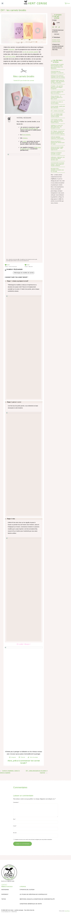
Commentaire (16, 802)
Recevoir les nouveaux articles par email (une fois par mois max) (57, 47)
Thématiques (56, 37)
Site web (15, 832)
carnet (58, 39)
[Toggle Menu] (2, 3)
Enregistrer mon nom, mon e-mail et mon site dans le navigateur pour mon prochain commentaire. (33, 839)
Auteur (55, 20)
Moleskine (11, 49)
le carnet (14, 402)
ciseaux (25, 138)
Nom (14, 819)
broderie (54, 39)
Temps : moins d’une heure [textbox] (11, 266)
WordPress (67, 911)
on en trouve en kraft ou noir (29, 128)
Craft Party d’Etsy (10, 56)
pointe (25, 141)
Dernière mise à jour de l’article (58, 30)
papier (58, 41)
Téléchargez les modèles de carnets (24, 272)
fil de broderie (26, 134)
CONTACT (4, 884)
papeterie (54, 41)
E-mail (15, 825)
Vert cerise (37, 3)
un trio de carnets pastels (30, 52)
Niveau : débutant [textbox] (29, 266)
